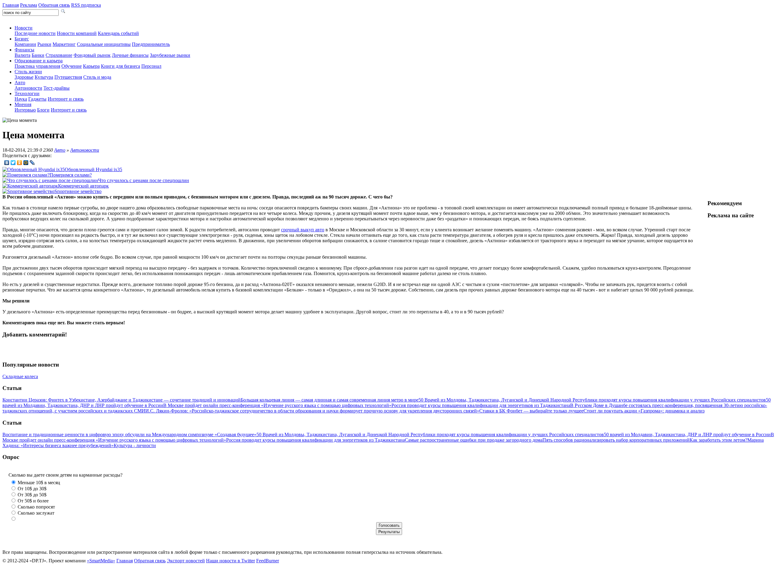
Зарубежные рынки (170, 55)
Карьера (91, 66)
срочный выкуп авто (302, 229)
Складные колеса (20, 376)
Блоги (43, 109)
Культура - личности (135, 445)
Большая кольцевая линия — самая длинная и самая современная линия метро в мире (329, 399)
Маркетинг (64, 44)
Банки (38, 55)
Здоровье (24, 77)
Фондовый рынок (92, 55)
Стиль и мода (97, 77)
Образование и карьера (39, 60)
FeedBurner (267, 560)
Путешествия (68, 77)
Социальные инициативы (104, 44)
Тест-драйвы (56, 88)
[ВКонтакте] (7, 163)
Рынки (44, 44)
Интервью (25, 109)
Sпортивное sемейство (78, 191)
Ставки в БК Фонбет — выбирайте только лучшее (531, 410)
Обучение (71, 66)
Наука (21, 99)
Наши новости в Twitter (230, 560)
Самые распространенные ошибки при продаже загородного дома (473, 440)
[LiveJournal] (32, 163)
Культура (44, 77)
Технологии (27, 93)
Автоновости (28, 88)
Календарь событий (118, 33)
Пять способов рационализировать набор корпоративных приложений (616, 440)
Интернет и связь (66, 99)
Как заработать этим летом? (718, 440)
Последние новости (35, 33)
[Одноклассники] (19, 163)
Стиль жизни (28, 71)
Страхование (59, 55)
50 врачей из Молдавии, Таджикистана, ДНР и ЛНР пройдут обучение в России (687, 434)
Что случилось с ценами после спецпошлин (143, 180)
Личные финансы (130, 55)
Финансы (24, 49)
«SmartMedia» (101, 560)
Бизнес (22, 38)
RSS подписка (86, 5)
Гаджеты (37, 99)
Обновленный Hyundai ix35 (93, 169)
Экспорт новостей (186, 560)
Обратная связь (54, 5)
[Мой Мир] (26, 163)
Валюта (22, 55)
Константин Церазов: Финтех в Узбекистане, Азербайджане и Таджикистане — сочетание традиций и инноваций (121, 399)
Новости (24, 27)
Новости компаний (77, 33)
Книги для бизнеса (120, 66)
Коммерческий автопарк (83, 185)
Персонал (151, 66)
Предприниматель (151, 44)
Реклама (28, 5)
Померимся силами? (71, 175)
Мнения (23, 104)
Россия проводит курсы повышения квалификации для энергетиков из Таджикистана (480, 405)
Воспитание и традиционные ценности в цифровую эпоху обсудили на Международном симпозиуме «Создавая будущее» (129, 434)
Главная (10, 5)
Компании (25, 44)
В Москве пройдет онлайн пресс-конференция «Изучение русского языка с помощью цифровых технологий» (277, 405)
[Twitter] (13, 163)
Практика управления (37, 66)
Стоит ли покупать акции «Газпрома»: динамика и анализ (644, 410)
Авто (20, 82)
